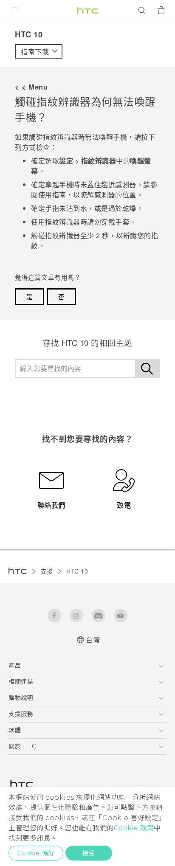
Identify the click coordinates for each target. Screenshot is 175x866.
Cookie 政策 (134, 828)
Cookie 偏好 (35, 853)
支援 (46, 571)
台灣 (93, 640)
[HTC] (87, 10)
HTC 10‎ (77, 571)
